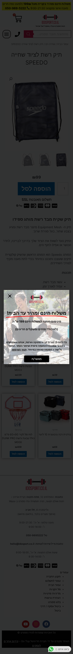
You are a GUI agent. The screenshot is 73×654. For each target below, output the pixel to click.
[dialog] (36, 327)
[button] (9, 296)
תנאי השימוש (19, 349)
